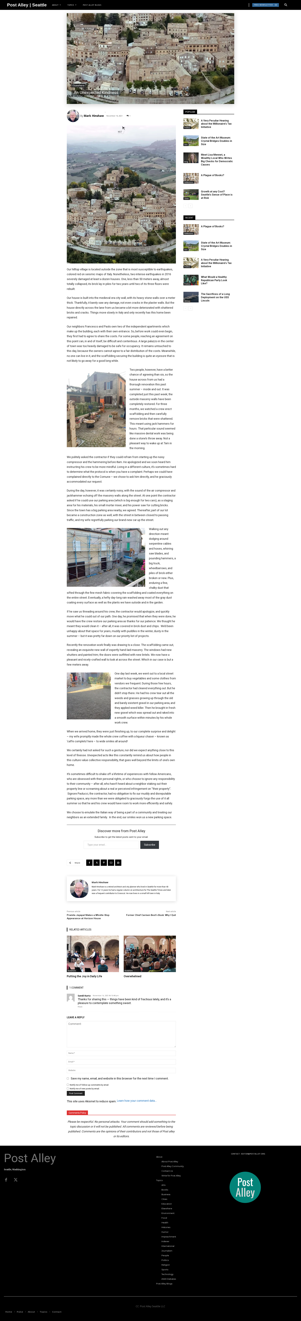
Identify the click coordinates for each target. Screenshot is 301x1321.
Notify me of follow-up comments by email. (89, 1085)
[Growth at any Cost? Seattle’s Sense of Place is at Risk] (191, 194)
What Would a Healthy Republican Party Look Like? (214, 280)
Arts (186, 145)
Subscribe (149, 844)
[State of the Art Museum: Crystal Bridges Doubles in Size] (191, 140)
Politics (187, 127)
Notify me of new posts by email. (85, 1088)
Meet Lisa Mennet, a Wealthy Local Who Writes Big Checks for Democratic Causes (217, 159)
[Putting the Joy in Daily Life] (93, 954)
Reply (80, 1007)
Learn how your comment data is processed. (137, 1100)
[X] (96, 863)
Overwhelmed (132, 976)
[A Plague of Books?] (191, 178)
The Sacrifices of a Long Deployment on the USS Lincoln (215, 297)
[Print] (118, 863)
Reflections (188, 182)
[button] (286, 5)
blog (186, 162)
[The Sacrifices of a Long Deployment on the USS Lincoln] (191, 297)
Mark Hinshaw (94, 116)
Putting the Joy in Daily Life (84, 976)
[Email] (111, 863)
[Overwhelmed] (150, 954)
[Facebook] (89, 863)
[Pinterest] (104, 863)
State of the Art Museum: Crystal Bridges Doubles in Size (216, 141)
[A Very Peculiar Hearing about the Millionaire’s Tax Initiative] (191, 123)
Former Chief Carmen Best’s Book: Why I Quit (151, 915)
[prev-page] (185, 206)
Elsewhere (78, 85)
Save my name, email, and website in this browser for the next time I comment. (120, 1078)
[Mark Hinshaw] (73, 116)
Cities (186, 198)
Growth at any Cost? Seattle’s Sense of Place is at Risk (216, 195)
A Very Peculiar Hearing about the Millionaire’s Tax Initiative (216, 124)
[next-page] (190, 206)
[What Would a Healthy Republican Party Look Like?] (191, 280)
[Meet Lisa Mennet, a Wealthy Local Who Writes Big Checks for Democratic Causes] (191, 157)
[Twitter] (16, 1180)
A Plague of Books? (212, 175)
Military (187, 301)
